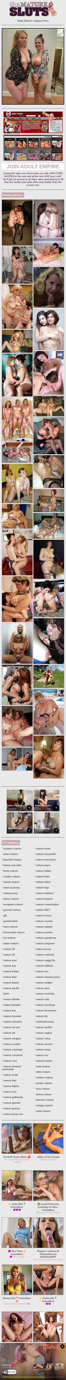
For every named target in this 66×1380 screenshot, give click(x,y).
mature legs (41, 887)
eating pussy (9, 893)
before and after (11, 865)
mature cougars (11, 1038)
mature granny (11, 1108)
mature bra (9, 1010)
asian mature (10, 854)
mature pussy (42, 949)
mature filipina (10, 1086)
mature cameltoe (12, 1021)
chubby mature (11, 876)
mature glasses (11, 1102)
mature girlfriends (12, 1097)
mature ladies (42, 870)
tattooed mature (44, 1099)
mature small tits (44, 993)
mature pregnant (44, 943)
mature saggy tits (44, 960)
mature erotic (10, 1074)
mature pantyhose (45, 937)
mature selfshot (43, 965)
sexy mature (42, 1088)
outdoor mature (43, 1077)
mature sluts (42, 988)
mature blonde (11, 999)
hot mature (8, 937)
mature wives (42, 1049)
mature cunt (9, 1060)
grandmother (10, 921)
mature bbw (9, 977)
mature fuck (9, 1091)
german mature (11, 909)
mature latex (42, 876)
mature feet (9, 1080)
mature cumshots (12, 1055)
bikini (5, 993)
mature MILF (42, 909)
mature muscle (43, 921)
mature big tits (10, 988)
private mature (43, 1083)
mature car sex (11, 1027)
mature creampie (12, 1049)
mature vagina (43, 1032)
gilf (4, 915)
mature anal (9, 960)
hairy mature (9, 926)
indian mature (10, 943)
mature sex (41, 971)
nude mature (42, 1066)
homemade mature (13, 932)
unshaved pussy (44, 1021)
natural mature (43, 1060)
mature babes (10, 971)
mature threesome (45, 1010)
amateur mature (11, 848)
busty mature (10, 870)
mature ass (9, 965)
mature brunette (11, 1016)
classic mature (10, 881)
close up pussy (11, 887)
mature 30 (8, 949)
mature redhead (44, 954)
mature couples (11, 1044)
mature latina (42, 881)
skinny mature (43, 1094)
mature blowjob (11, 1004)
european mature (12, 904)
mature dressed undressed (11, 1068)
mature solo (41, 999)
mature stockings (44, 1004)
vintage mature (43, 1105)
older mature (42, 1071)
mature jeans (42, 865)
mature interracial (44, 859)
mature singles (43, 982)
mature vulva (42, 1038)
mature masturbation (46, 904)
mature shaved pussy (47, 977)
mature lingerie (43, 898)
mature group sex (12, 1114)
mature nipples (43, 926)
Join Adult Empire (33, 166)
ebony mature (10, 898)
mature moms (42, 915)
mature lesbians (44, 893)
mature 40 (8, 954)
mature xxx (41, 1055)
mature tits (41, 1016)
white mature (42, 1111)
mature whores (43, 1044)
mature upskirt (43, 1027)
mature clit (8, 1032)
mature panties (43, 932)
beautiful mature (11, 859)
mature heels (42, 848)
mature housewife (45, 854)
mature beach (10, 982)
